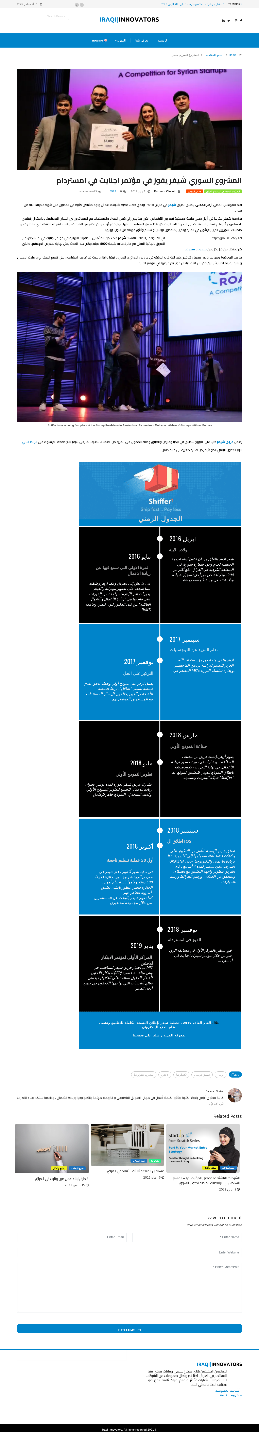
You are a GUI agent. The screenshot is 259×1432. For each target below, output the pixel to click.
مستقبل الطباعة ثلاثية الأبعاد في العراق (135, 1171)
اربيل (221, 1074)
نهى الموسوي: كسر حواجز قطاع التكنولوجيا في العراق (194, 4)
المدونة (121, 40)
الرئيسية (163, 40)
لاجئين (165, 1074)
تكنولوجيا (181, 1074)
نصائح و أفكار (210, 1168)
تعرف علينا (141, 40)
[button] (82, 5)
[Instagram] (236, 20)
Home (233, 54)
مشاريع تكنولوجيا (144, 1074)
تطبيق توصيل (202, 1074)
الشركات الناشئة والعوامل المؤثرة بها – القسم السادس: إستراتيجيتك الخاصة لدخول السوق (206, 1180)
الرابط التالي (29, 442)
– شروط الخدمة (231, 1395)
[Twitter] (228, 20)
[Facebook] (241, 20)
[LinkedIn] (223, 20)
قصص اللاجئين (194, 191)
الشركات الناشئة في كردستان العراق (223, 191)
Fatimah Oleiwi (164, 191)
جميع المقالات (214, 54)
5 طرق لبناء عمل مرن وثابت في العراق (62, 1178)
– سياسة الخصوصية (228, 1390)
